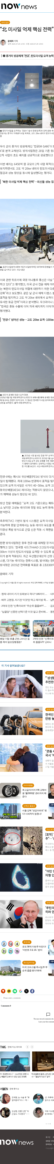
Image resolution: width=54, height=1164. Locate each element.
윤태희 (11, 40)
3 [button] (50, 1123)
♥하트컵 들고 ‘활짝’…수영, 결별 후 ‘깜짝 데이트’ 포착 (20, 1100)
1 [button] (46, 1123)
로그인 (48, 1137)
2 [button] (48, 1123)
